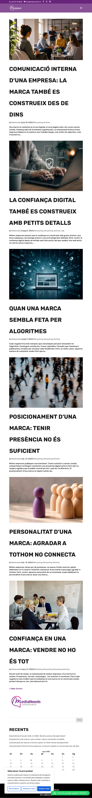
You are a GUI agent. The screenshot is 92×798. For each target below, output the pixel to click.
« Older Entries (15, 689)
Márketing (38, 669)
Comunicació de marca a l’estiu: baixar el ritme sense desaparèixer (39, 743)
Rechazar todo (29, 789)
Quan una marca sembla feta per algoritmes (35, 320)
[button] (70, 793)
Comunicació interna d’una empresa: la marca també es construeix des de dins (43, 92)
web (62, 231)
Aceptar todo (44, 789)
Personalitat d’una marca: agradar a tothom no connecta (42, 543)
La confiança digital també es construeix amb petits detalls (42, 211)
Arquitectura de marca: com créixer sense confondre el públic (36, 739)
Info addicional (46, 795)
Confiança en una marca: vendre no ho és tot (42, 650)
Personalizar (14, 789)
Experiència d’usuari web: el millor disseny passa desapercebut (37, 736)
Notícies (47, 122)
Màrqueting (38, 122)
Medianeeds (16, 122)
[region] (29, 780)
